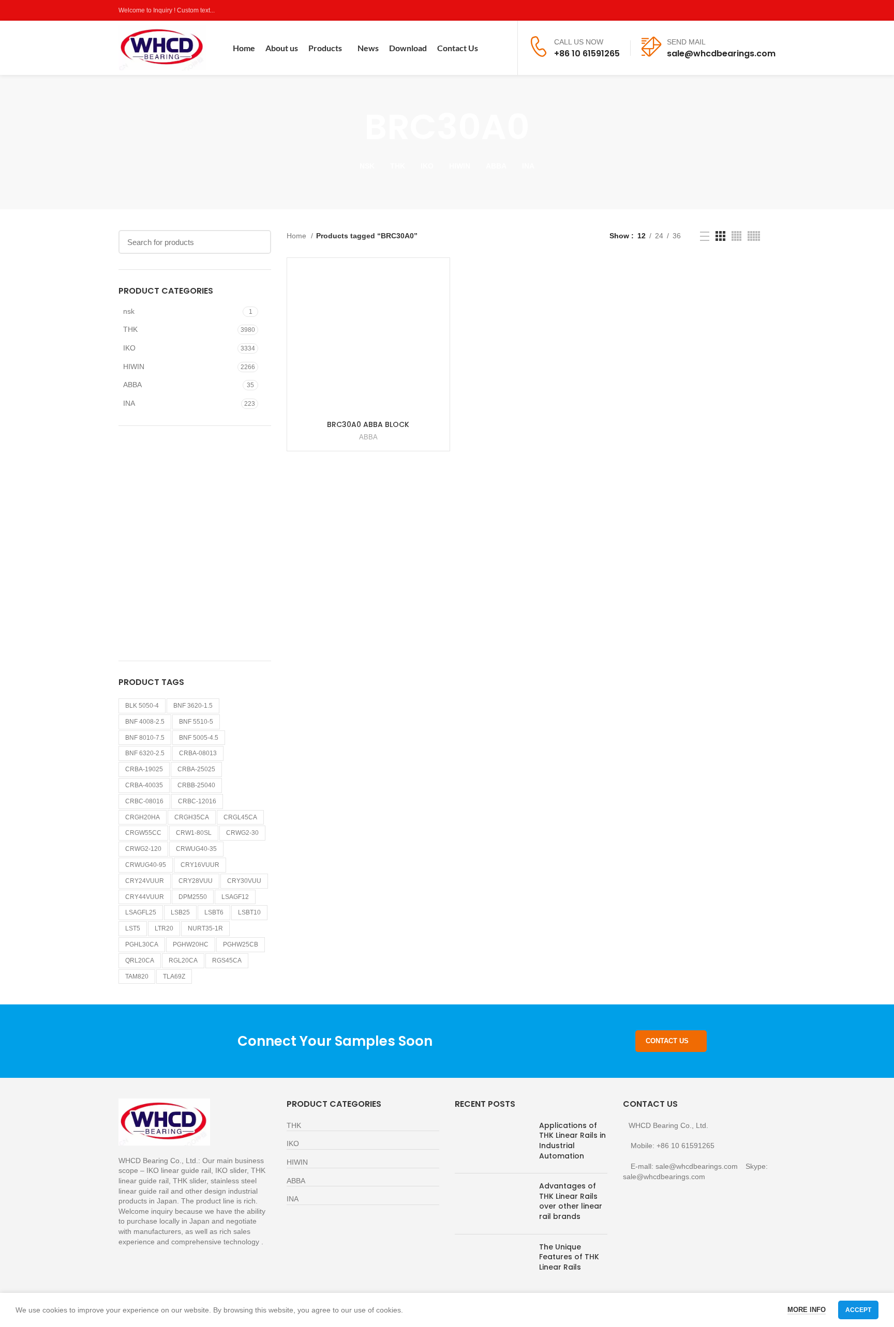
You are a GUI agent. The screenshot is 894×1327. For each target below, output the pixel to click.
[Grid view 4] (736, 236)
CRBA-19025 (144, 769)
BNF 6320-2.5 (145, 753)
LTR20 (164, 928)
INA (129, 403)
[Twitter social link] (734, 10)
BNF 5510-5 (196, 721)
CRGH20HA (142, 817)
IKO (129, 348)
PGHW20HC (190, 944)
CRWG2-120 (143, 848)
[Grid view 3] (720, 236)
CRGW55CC (143, 832)
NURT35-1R (205, 928)
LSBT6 (214, 912)
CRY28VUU (195, 880)
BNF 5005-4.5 (198, 737)
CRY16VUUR (200, 864)
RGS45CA (227, 960)
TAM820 (136, 976)
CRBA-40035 (144, 785)
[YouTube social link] (758, 10)
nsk (129, 311)
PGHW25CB (240, 944)
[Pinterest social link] (770, 10)
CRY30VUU (244, 880)
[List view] (704, 236)
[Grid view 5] (754, 236)
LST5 (132, 928)
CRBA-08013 (198, 753)
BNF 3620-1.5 (193, 705)
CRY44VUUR (144, 897)
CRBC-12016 (197, 801)
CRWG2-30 (242, 832)
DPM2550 (192, 897)
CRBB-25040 (196, 785)
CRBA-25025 (196, 769)
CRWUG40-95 (145, 864)
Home (297, 236)
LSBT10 (249, 912)
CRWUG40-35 (196, 848)
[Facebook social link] (722, 10)
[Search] (503, 48)
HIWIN (133, 366)
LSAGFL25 (140, 912)
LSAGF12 (235, 897)
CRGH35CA (191, 817)
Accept (858, 1310)
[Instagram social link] (746, 10)
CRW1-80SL (194, 832)
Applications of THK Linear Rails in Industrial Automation (572, 1140)
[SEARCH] (257, 242)
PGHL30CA (141, 944)
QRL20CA (139, 960)
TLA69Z (174, 976)
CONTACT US (667, 1041)
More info (806, 1310)
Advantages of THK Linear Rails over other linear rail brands (570, 1201)
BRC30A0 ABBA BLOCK (368, 424)
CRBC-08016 (144, 801)
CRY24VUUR (144, 880)
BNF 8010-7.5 (145, 737)
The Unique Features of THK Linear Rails (569, 1257)
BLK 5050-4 (142, 705)
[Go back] (351, 127)
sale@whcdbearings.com (721, 53)
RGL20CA (183, 960)
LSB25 (180, 912)
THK (130, 329)
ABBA (132, 384)
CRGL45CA (240, 817)
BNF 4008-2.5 (145, 721)
